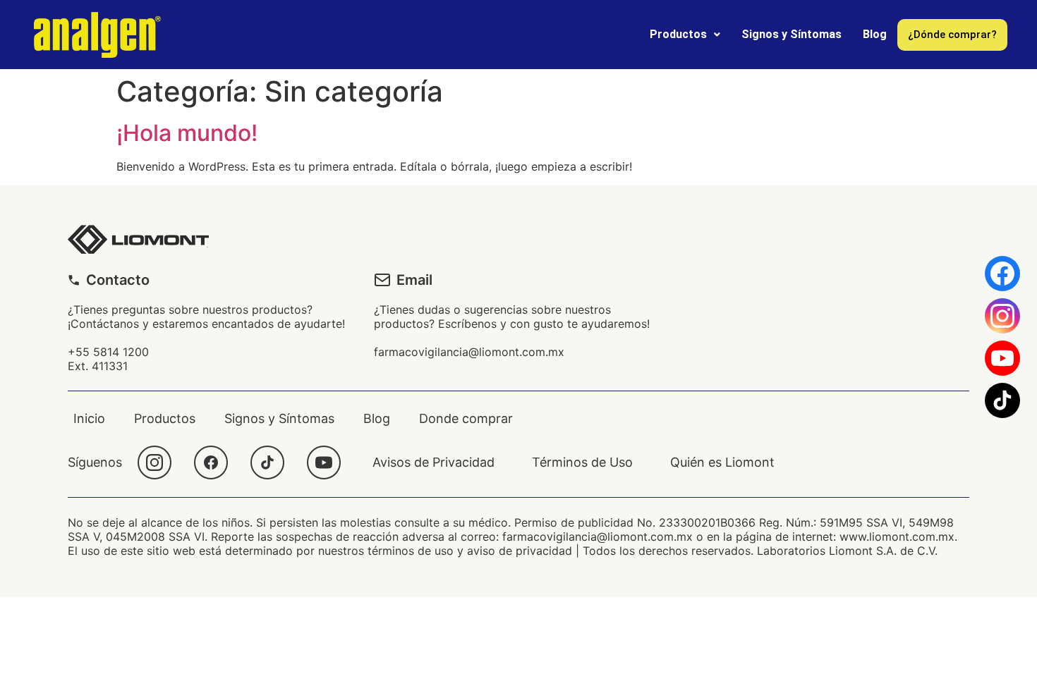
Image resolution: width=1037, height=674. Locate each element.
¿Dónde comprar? (952, 34)
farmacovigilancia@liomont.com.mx (469, 352)
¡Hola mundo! (186, 133)
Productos (678, 34)
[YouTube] (324, 462)
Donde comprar (466, 418)
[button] (685, 34)
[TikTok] (267, 462)
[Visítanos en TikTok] (1002, 400)
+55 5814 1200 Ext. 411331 (108, 359)
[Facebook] (211, 462)
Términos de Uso (582, 462)
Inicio (89, 418)
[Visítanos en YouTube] (1002, 358)
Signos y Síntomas (791, 34)
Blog (875, 34)
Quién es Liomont (722, 462)
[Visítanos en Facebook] (1002, 273)
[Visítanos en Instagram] (1002, 315)
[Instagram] (154, 462)
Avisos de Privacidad (433, 462)
